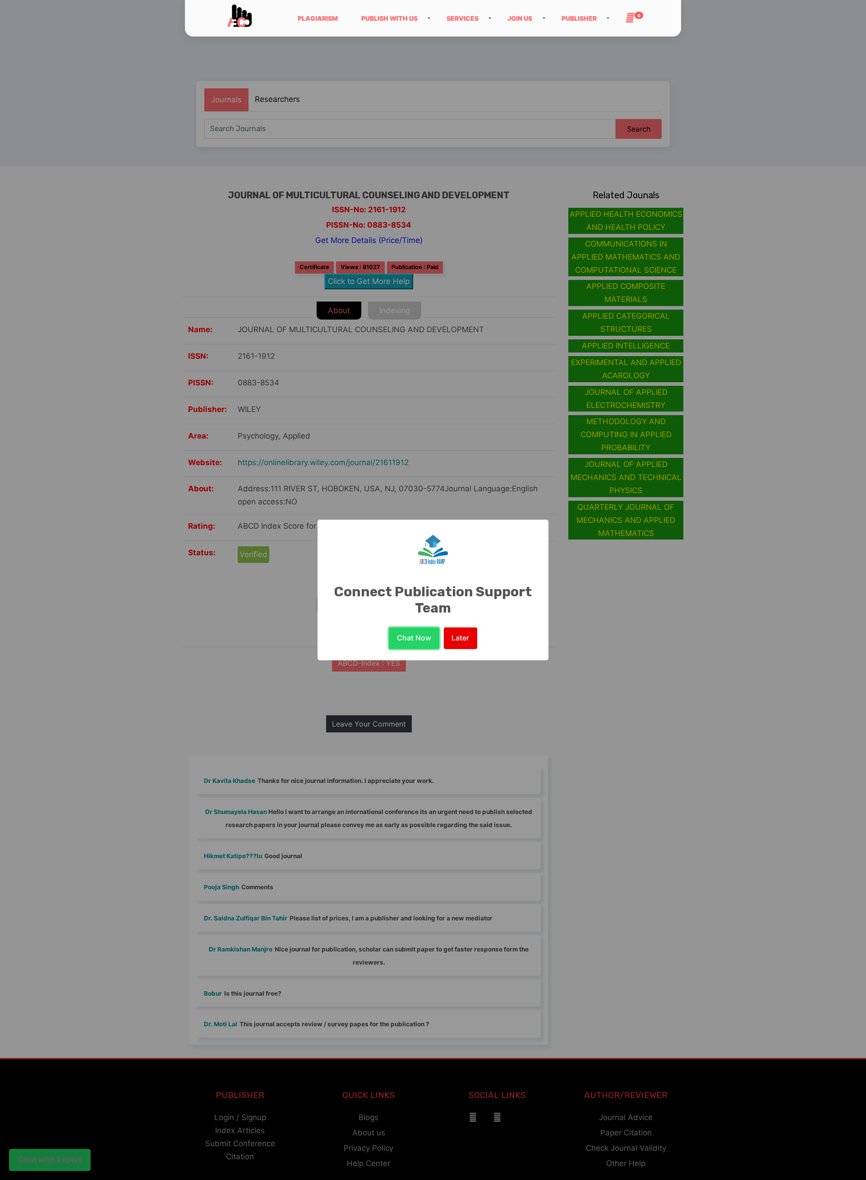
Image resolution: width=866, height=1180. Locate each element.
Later (460, 637)
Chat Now (414, 637)
